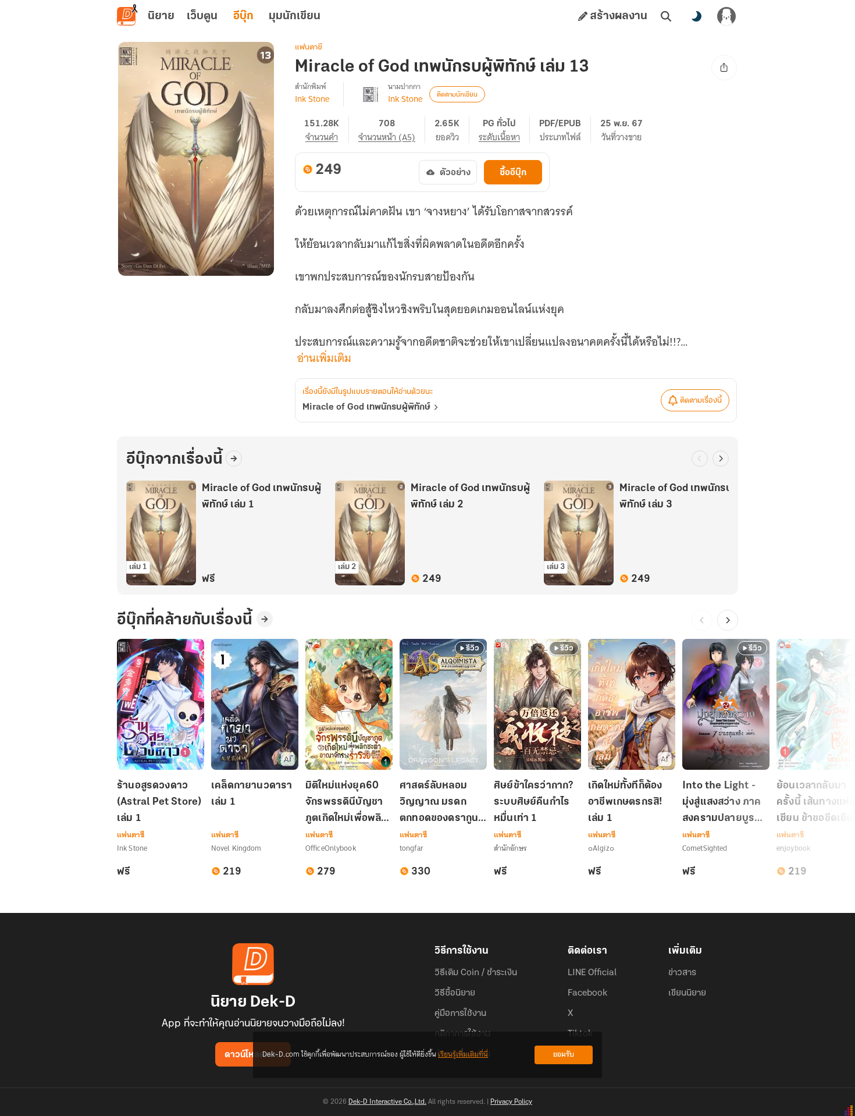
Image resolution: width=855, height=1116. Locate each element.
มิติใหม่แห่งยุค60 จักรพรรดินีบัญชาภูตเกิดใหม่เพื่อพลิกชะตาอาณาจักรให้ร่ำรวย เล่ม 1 (346, 803)
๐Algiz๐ (601, 848)
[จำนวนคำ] (326, 129)
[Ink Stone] (370, 94)
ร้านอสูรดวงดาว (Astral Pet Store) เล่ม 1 (159, 802)
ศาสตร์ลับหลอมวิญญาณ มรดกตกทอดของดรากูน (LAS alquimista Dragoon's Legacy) (439, 803)
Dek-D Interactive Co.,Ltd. (387, 1102)
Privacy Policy (511, 1102)
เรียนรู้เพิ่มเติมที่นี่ (463, 1054)
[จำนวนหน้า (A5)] (391, 129)
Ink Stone (312, 98)
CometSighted (704, 848)
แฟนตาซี (308, 47)
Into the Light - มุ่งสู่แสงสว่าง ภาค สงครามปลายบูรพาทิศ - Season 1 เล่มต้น (725, 803)
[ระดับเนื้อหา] (504, 129)
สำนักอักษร (510, 848)
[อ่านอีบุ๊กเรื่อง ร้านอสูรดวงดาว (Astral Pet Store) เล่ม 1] (160, 704)
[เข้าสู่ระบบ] (726, 16)
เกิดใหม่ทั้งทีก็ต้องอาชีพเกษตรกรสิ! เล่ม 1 (625, 802)
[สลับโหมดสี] (696, 16)
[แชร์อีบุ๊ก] (724, 67)
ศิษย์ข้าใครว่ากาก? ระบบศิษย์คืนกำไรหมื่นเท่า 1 (533, 802)
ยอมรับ (563, 1054)
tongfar (411, 848)
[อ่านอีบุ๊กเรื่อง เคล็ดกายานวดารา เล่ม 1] (254, 704)
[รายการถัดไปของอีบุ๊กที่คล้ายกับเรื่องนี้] (727, 620)
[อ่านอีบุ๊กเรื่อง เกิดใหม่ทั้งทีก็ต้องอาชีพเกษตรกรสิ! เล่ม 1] (631, 704)
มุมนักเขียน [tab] (294, 16)
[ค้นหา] (666, 16)
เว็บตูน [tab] (202, 16)
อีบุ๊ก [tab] (243, 16)
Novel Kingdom (236, 848)
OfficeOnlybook (330, 848)
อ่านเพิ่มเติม (324, 358)
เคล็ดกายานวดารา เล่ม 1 (252, 794)
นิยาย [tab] (161, 16)
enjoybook (793, 848)
